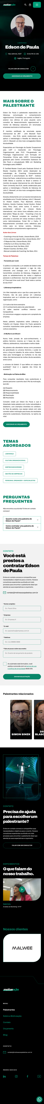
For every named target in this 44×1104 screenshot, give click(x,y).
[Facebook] (27, 1076)
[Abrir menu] (37, 5)
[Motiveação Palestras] (9, 5)
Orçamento (8, 1028)
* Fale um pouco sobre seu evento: (15, 648)
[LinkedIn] (4, 1076)
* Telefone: (6, 637)
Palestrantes (9, 1010)
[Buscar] (25, 4)
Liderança (9, 454)
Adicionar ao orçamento (22, 76)
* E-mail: (6, 626)
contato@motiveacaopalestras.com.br (20, 1052)
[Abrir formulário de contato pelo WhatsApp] (39, 1099)
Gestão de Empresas (13, 474)
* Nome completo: (9, 604)
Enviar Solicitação (22, 676)
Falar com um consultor (22, 845)
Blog (5, 1035)
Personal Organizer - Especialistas (20, 480)
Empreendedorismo (13, 467)
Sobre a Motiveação (12, 1016)
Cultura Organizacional (15, 460)
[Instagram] (16, 1076)
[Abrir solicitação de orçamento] (30, 4)
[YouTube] (39, 1076)
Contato (7, 1022)
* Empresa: (7, 615)
